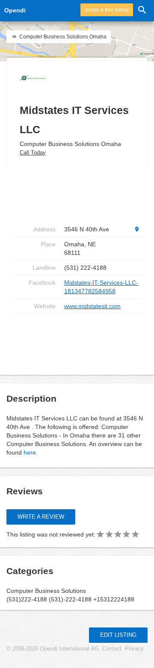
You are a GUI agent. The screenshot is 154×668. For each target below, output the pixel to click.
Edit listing (118, 635)
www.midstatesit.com (92, 306)
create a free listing (107, 10)
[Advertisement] (81, 341)
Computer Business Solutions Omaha (62, 37)
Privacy (134, 649)
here (30, 452)
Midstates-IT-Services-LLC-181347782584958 (101, 287)
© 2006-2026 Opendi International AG (52, 649)
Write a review (41, 516)
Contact (111, 649)
